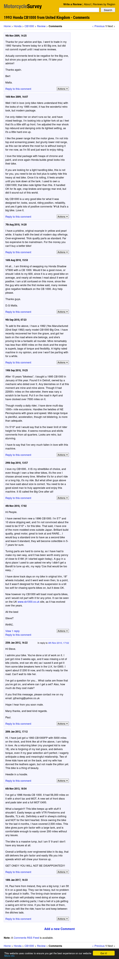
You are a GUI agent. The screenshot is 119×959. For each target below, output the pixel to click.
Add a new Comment (59, 929)
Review (41, 26)
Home (7, 26)
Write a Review (72, 4)
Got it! (103, 953)
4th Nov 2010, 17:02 (58, 642)
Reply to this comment (18, 89)
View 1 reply (12, 631)
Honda (17, 26)
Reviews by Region (104, 4)
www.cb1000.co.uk (28, 601)
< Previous (98, 26)
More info (9, 955)
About (87, 4)
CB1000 (29, 26)
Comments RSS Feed (26, 937)
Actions (61, 88)
